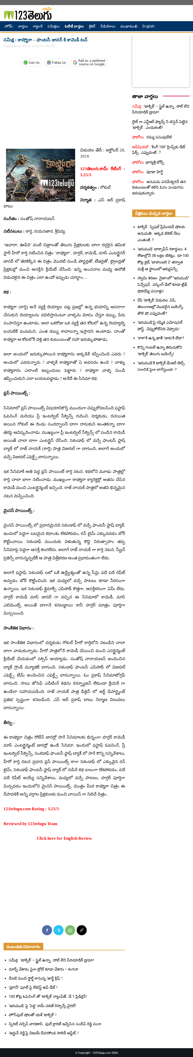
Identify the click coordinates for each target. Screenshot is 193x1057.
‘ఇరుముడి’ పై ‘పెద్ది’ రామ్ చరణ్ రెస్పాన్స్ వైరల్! (42, 1006)
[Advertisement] (64, 105)
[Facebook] (47, 930)
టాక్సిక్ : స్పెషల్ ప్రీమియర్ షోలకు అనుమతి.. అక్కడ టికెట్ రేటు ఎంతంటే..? (161, 233)
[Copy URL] (82, 930)
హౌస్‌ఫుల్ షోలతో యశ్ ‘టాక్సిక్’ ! (32, 1015)
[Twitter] (59, 930)
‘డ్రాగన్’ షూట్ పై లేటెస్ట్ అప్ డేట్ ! (33, 987)
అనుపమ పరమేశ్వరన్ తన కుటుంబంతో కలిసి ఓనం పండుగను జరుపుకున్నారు (159, 187)
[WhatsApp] (70, 930)
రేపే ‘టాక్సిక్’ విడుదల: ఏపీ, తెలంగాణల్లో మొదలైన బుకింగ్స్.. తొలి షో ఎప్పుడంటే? (160, 307)
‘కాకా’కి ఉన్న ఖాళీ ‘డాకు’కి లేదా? (160, 338)
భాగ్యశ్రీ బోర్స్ (154, 162)
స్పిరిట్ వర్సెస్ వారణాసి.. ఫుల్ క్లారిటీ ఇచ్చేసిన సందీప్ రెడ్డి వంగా (55, 1024)
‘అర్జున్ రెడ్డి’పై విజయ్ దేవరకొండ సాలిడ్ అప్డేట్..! (43, 1033)
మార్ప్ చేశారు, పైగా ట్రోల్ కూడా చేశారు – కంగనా (43, 969)
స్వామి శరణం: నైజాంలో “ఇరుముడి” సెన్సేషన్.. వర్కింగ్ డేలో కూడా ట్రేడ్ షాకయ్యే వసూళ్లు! (163, 284)
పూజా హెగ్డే (154, 172)
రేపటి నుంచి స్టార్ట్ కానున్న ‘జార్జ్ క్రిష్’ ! (35, 978)
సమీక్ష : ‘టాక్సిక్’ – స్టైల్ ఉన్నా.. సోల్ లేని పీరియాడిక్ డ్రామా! (51, 960)
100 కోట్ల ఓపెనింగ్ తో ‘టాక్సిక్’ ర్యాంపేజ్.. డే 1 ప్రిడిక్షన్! (48, 996)
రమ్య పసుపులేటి (159, 137)
